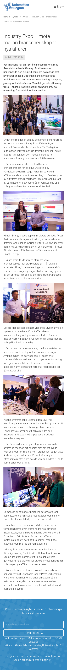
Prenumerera (32, 632)
